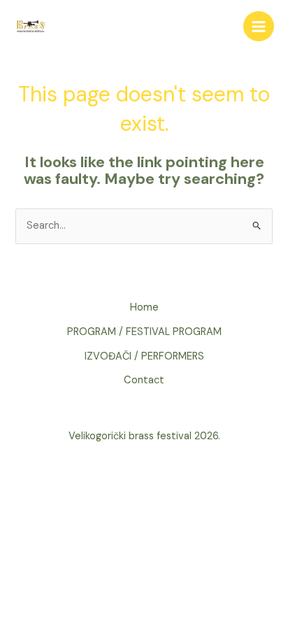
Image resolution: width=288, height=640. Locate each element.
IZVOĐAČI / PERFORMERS (144, 356)
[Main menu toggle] (258, 26)
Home (144, 307)
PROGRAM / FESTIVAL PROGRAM (144, 332)
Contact (144, 380)
